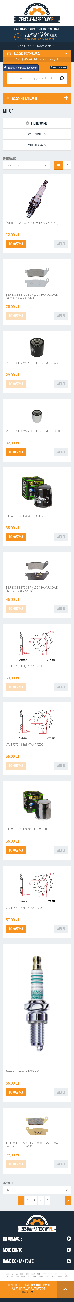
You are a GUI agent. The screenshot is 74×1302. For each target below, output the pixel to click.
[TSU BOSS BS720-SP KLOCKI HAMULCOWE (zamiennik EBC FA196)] (37, 570)
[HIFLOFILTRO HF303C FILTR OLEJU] (37, 806)
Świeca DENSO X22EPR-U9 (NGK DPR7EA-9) (32, 222)
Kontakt (57, 29)
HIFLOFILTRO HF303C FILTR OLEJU (26, 829)
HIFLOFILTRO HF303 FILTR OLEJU (25, 515)
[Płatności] (37, 1275)
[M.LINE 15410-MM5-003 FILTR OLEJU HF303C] (37, 415)
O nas (16, 29)
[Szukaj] (61, 78)
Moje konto (12, 1250)
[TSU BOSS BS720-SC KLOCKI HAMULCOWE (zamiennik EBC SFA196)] (37, 277)
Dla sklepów (41, 29)
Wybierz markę (35, 134)
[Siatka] (58, 165)
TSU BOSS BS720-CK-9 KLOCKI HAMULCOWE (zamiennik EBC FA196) (33, 1145)
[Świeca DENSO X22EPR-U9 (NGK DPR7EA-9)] (37, 199)
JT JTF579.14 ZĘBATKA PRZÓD (24, 666)
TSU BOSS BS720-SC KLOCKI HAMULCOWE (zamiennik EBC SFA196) (32, 296)
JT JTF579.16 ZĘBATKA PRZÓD (24, 744)
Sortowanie (9, 158)
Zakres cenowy (35, 145)
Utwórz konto (43, 45)
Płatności (31, 29)
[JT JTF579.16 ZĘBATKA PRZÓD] (37, 724)
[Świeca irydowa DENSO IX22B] (37, 1008)
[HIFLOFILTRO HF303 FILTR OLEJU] (37, 492)
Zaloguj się (24, 45)
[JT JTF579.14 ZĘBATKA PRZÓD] (37, 645)
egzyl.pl (32, 1291)
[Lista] (67, 165)
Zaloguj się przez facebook (22, 67)
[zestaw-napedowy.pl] (37, 13)
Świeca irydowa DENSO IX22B (23, 1071)
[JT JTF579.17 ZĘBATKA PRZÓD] (37, 887)
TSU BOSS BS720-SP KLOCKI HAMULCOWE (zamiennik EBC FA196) (32, 589)
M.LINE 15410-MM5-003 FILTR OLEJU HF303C (33, 431)
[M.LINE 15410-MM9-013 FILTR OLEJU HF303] (37, 347)
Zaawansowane (58, 67)
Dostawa (23, 29)
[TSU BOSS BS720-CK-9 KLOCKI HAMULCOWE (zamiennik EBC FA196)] (37, 1125)
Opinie (50, 29)
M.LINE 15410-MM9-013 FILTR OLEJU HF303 (32, 362)
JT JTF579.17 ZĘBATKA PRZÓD (24, 907)
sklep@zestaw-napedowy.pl (39, 38)
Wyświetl (8, 1183)
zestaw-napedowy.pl (38, 1285)
